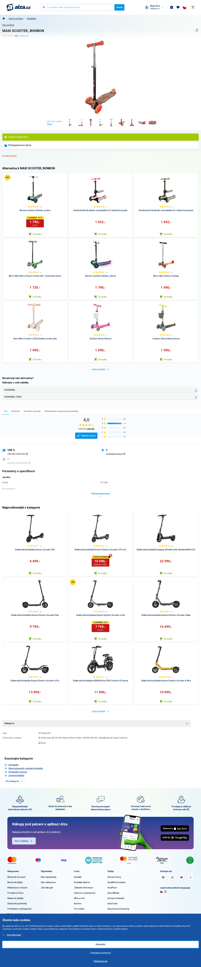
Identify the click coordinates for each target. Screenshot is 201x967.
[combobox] (77, 7)
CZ (165, 891)
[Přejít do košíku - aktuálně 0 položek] (193, 7)
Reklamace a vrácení (17, 887)
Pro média (79, 909)
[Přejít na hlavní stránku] (18, 7)
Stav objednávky (48, 877)
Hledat (119, 7)
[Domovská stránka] (3, 18)
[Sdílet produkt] (197, 30)
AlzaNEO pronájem (116, 882)
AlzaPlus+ (112, 887)
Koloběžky (31, 18)
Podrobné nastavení (100, 953)
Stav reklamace (48, 882)
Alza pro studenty (115, 898)
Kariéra (77, 903)
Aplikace (78, 914)
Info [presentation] (6, 411)
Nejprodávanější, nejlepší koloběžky (26, 768)
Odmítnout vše (100, 961)
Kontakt (77, 877)
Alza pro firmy (114, 877)
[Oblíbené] (178, 7)
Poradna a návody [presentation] (32, 411)
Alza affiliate (113, 893)
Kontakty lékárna (82, 882)
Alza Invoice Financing (118, 909)
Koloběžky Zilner (13, 396)
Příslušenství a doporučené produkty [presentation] (61, 411)
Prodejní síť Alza (15, 893)
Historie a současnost (84, 893)
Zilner (49, 124)
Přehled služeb (14, 914)
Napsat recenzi (88, 435)
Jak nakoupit (47, 887)
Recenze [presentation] (16, 411)
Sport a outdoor (16, 18)
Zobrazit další (98, 369)
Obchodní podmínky (17, 903)
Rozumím (100, 944)
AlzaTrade (112, 903)
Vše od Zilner (8, 25)
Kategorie (9, 723)
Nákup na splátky (15, 898)
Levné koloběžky (16, 775)
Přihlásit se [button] (154, 9)
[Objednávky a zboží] (171, 7)
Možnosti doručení (16, 877)
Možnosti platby (15, 882)
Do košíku (37, 234)
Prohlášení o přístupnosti (19, 909)
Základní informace (83, 887)
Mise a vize (79, 898)
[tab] (5, 411)
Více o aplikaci (22, 841)
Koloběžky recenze (18, 772)
